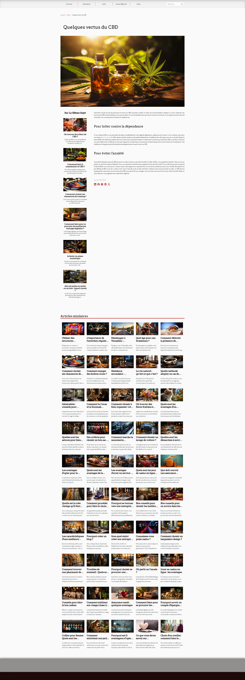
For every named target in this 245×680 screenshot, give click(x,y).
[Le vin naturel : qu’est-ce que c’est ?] (147, 362)
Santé (104, 4)
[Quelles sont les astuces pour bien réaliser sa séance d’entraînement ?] (73, 428)
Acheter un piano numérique (75, 257)
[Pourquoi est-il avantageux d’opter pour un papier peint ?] (122, 626)
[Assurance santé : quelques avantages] (122, 593)
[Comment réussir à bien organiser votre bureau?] (122, 395)
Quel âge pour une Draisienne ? (146, 339)
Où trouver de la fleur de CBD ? (75, 135)
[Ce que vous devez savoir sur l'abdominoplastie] (147, 626)
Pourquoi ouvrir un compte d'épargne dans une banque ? (171, 605)
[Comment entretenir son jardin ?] (98, 626)
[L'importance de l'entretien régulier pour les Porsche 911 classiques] (98, 328)
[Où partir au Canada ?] (147, 560)
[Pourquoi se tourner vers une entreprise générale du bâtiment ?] (122, 494)
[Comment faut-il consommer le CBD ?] (75, 154)
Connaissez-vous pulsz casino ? (145, 537)
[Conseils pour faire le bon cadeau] (73, 593)
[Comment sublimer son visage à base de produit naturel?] (98, 593)
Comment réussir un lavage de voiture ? (147, 438)
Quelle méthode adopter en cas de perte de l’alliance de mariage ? (172, 375)
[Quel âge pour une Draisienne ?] (147, 328)
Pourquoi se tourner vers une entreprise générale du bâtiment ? (122, 507)
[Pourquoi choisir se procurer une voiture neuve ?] (122, 560)
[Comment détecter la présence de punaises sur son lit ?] (172, 328)
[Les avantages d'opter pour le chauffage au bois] (73, 461)
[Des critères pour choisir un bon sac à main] (98, 428)
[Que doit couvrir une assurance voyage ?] (172, 461)
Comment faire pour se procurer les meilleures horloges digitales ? (75, 226)
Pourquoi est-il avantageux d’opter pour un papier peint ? (121, 639)
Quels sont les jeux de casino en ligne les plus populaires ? (147, 473)
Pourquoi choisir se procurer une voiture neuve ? (121, 572)
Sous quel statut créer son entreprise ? (122, 539)
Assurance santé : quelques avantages (122, 604)
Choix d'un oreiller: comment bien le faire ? (171, 638)
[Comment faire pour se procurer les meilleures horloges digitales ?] (75, 214)
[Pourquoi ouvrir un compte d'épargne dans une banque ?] (172, 593)
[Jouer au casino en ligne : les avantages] (172, 560)
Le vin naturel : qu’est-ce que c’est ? (147, 372)
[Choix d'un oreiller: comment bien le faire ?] (172, 626)
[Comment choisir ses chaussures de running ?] (75, 184)
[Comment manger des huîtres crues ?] (98, 362)
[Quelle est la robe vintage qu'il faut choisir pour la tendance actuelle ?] (73, 494)
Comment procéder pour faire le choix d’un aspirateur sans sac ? (97, 507)
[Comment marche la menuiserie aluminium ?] (122, 428)
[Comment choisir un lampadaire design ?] (172, 527)
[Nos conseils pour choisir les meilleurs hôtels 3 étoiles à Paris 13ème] (147, 494)
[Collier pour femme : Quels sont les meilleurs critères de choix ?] (73, 626)
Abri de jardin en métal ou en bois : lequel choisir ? (75, 288)
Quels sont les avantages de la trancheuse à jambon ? (98, 474)
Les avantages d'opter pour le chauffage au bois (71, 473)
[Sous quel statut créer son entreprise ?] (122, 527)
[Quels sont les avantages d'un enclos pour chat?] (172, 395)
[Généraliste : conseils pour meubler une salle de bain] (73, 395)
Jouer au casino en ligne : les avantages (171, 571)
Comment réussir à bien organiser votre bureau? (122, 407)
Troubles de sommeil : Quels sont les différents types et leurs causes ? (98, 573)
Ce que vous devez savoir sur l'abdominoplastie (146, 638)
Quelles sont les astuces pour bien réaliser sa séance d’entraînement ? (71, 441)
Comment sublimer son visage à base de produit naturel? (97, 605)
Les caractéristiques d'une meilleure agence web (73, 539)
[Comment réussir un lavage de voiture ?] (147, 428)
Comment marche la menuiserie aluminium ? (122, 440)
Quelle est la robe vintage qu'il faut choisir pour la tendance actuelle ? (72, 507)
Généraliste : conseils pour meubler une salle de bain (73, 408)
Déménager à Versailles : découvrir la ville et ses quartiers (121, 342)
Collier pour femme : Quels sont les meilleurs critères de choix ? (73, 639)
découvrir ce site (106, 137)
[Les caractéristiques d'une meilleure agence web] (73, 527)
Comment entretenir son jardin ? (98, 638)
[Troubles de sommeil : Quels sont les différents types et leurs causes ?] (98, 560)
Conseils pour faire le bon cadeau (72, 604)
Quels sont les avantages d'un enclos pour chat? (170, 407)
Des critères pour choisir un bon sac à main (97, 440)
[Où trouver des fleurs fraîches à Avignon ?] (147, 395)
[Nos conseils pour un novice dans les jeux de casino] (172, 494)
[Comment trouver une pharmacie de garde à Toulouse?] (73, 560)
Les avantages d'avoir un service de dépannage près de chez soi (122, 474)
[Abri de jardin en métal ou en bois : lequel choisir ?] (75, 276)
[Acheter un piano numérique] (75, 246)
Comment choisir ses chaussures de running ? (75, 195)
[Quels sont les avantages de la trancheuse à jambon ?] (98, 461)
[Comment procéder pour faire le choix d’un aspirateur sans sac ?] (98, 494)
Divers (138, 4)
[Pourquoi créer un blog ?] (98, 527)
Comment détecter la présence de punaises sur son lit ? (172, 341)
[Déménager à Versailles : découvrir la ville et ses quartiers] (122, 328)
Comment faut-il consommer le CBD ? (75, 165)
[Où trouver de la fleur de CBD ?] (75, 124)
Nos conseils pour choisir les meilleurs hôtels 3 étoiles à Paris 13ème (147, 507)
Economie (69, 4)
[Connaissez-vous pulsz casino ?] (147, 527)
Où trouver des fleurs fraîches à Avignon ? (144, 407)
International (86, 4)
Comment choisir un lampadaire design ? (172, 537)
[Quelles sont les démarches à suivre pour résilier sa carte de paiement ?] (172, 428)
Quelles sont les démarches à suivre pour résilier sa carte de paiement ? (172, 441)
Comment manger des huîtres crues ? (97, 372)
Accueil (62, 15)
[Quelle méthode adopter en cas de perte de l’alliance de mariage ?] (172, 362)
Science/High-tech (121, 4)
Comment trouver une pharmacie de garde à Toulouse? (72, 572)
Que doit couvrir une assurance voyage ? (169, 473)
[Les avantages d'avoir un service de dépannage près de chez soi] (122, 461)
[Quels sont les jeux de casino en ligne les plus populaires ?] (147, 461)
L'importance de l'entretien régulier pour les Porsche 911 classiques (97, 342)
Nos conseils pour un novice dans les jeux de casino (170, 506)
